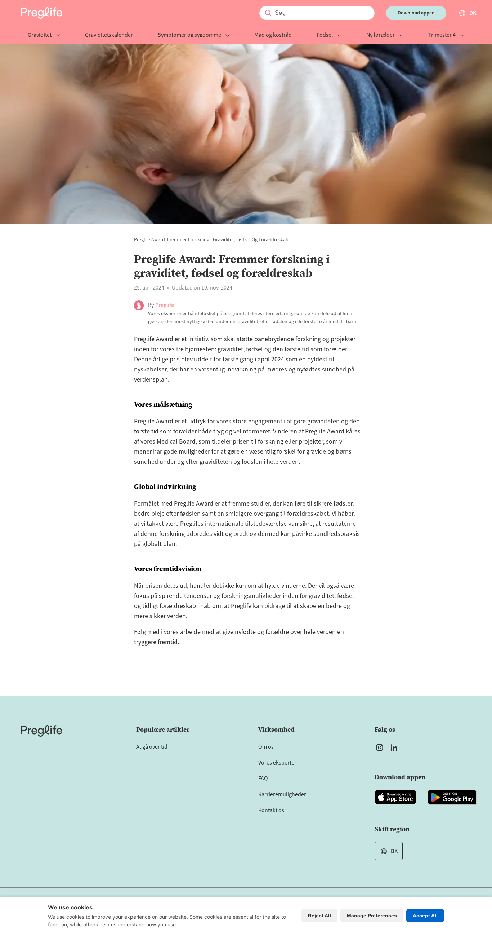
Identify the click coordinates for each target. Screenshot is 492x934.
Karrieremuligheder (282, 794)
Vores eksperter (277, 763)
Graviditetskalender (109, 35)
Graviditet (40, 35)
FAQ (263, 779)
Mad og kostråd (273, 35)
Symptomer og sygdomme (189, 35)
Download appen (416, 13)
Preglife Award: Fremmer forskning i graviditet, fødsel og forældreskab (211, 239)
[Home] (41, 731)
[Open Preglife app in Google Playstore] (452, 797)
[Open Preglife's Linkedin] (395, 748)
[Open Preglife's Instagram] (380, 748)
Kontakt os (271, 810)
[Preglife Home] (41, 13)
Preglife (164, 305)
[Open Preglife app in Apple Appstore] (395, 797)
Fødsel (325, 35)
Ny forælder (380, 35)
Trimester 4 (442, 35)
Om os (266, 747)
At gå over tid (151, 747)
